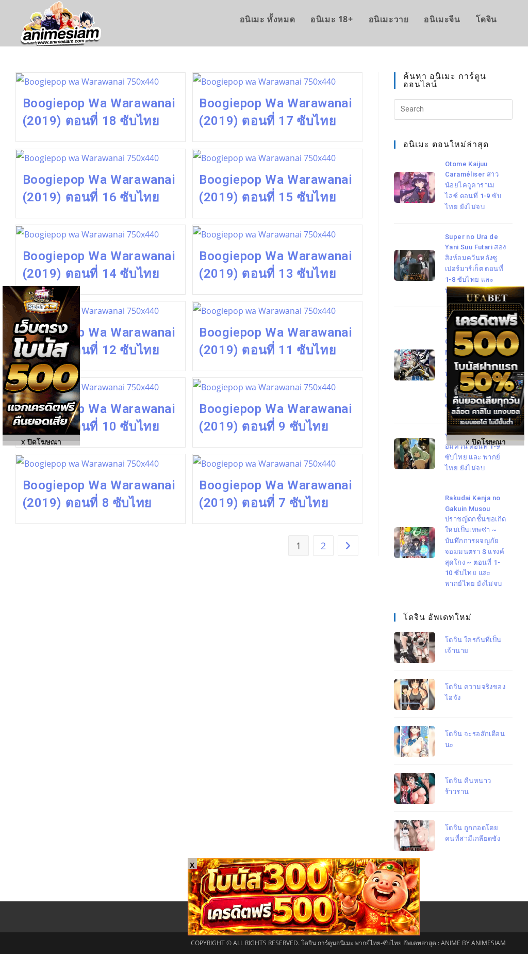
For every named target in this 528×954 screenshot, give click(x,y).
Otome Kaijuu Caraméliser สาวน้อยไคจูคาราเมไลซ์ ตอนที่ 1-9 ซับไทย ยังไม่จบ (473, 185)
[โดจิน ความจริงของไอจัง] (414, 694)
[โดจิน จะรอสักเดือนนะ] (414, 741)
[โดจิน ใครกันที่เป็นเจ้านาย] (414, 647)
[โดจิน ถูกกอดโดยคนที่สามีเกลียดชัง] (414, 835)
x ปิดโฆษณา (486, 441)
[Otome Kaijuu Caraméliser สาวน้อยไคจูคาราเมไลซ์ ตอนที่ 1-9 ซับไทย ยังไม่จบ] (414, 187)
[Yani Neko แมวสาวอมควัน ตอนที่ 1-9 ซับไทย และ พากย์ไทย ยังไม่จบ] (414, 453)
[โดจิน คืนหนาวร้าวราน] (414, 788)
